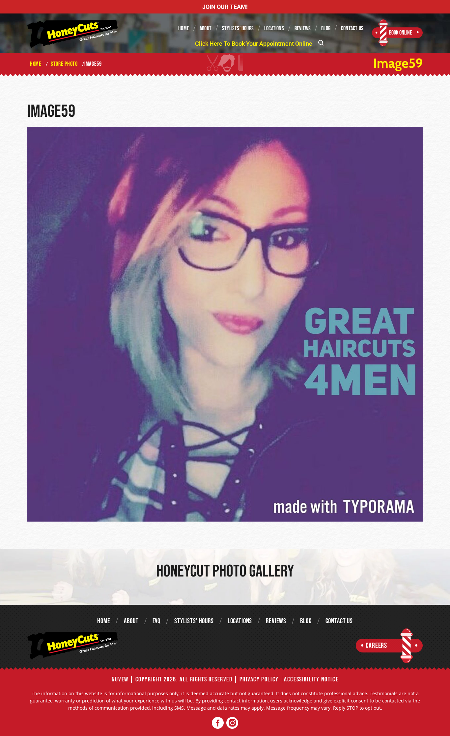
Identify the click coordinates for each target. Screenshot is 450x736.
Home (183, 28)
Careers (376, 645)
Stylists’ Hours (238, 28)
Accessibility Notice (311, 679)
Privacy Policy (259, 679)
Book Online (400, 32)
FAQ (157, 621)
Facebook (217, 723)
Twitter (232, 723)
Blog (325, 28)
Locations (274, 28)
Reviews (303, 28)
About (205, 28)
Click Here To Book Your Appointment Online (253, 43)
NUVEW (120, 679)
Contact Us (352, 28)
